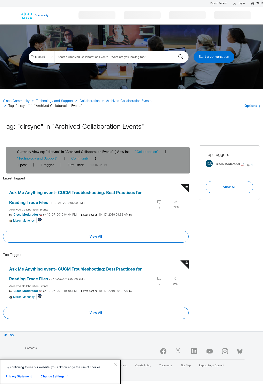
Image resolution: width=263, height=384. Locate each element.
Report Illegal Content (211, 365)
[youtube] (209, 351)
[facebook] (163, 351)
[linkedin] (194, 351)
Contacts (31, 348)
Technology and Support (54, 101)
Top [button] (11, 335)
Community (80, 158)
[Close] (115, 365)
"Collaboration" (146, 152)
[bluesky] (240, 350)
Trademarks (165, 365)
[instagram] (225, 351)
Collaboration (90, 101)
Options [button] (251, 106)
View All (96, 236)
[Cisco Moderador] (226, 168)
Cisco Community (16, 101)
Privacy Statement (19, 376)
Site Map (186, 365)
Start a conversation (214, 56)
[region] (60, 371)
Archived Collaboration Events (128, 101)
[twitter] (179, 351)
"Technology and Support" (37, 158)
